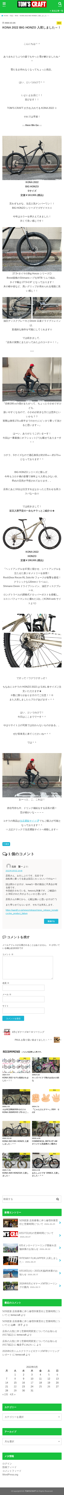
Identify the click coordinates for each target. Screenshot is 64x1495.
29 (15, 1390)
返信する (51, 921)
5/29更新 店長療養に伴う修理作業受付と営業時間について (38, 1222)
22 (15, 1386)
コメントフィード (11, 1470)
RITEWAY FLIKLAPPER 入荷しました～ (38, 1260)
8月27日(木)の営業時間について (36, 1235)
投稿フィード (9, 1467)
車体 (7, 844)
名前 (5, 983)
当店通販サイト (28, 820)
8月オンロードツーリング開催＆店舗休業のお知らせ (37, 1247)
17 (32, 1382)
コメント (7, 954)
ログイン (7, 1463)
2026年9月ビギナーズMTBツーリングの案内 (38, 1285)
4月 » (12, 1394)
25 (40, 1386)
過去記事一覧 (57, 11)
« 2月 (5, 1394)
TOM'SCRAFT (30, 1491)
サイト (5, 1006)
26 (48, 1386)
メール (6, 994)
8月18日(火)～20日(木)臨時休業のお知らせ (38, 1272)
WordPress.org (10, 1474)
